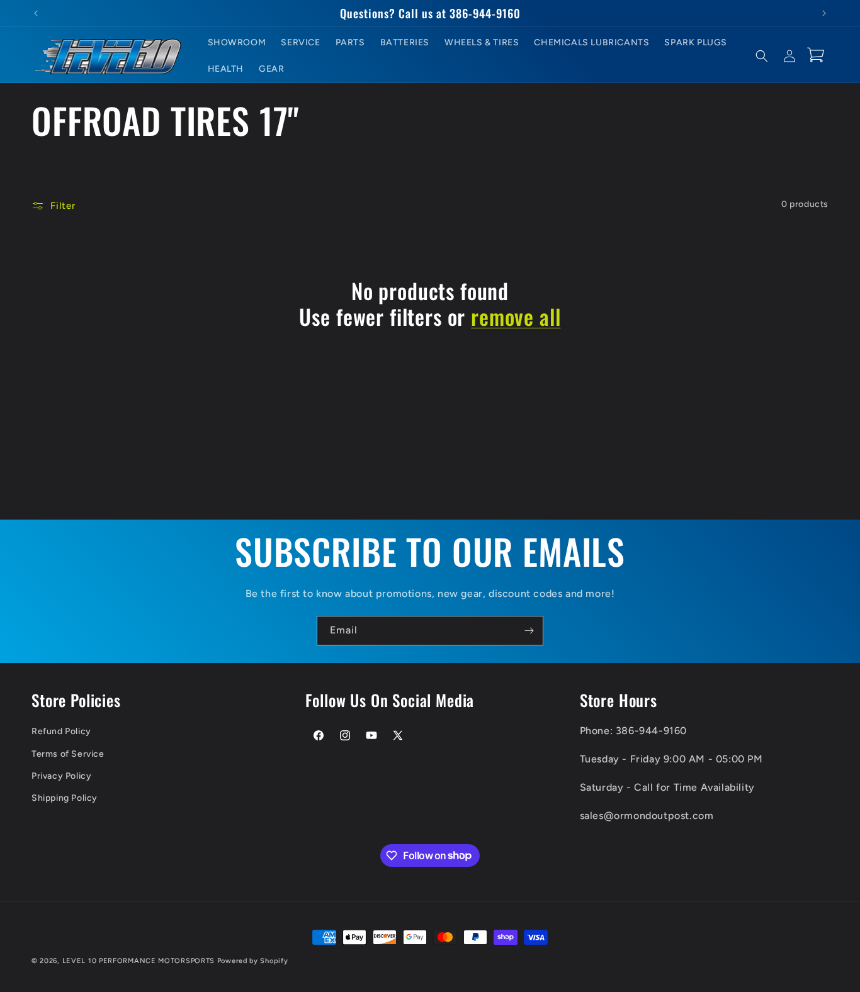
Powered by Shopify (252, 961)
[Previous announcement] (36, 13)
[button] (762, 56)
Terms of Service (68, 754)
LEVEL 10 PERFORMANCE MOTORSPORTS (138, 961)
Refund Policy (61, 731)
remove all (515, 317)
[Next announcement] (824, 13)
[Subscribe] (529, 630)
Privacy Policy (61, 776)
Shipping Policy (64, 798)
